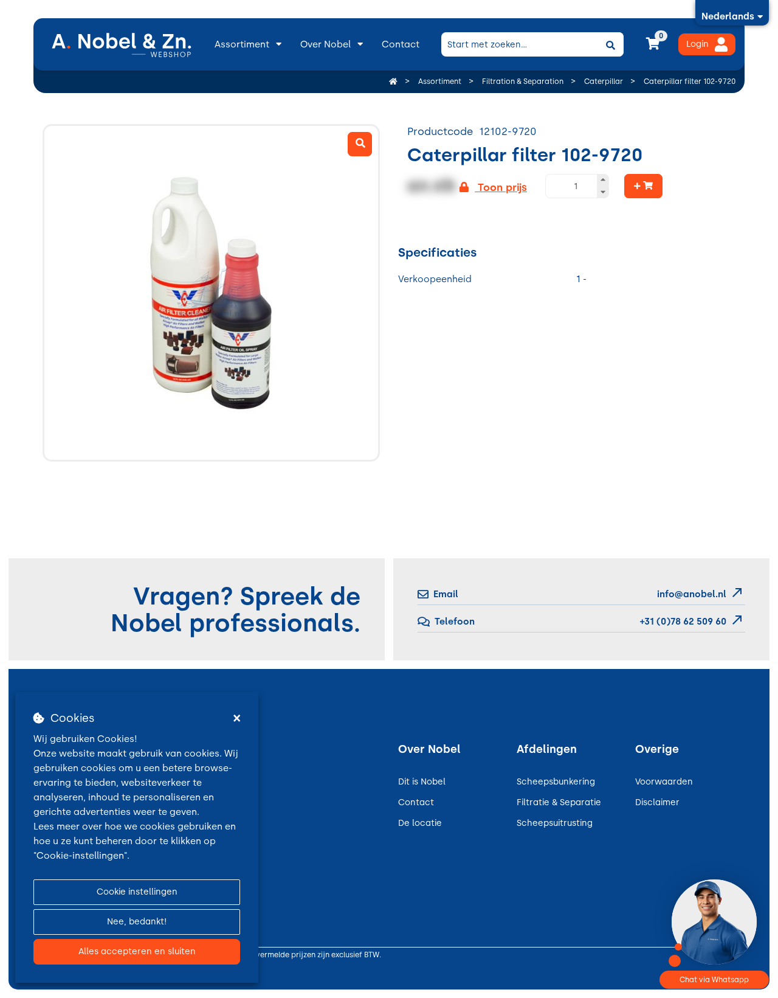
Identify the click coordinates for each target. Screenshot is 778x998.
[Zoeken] (610, 44)
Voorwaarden (664, 782)
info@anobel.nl (691, 594)
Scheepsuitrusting (555, 823)
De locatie (420, 823)
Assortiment (242, 44)
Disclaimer (657, 802)
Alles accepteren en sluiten (137, 951)
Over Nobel (325, 44)
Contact (400, 44)
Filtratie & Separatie (559, 802)
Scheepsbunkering (556, 782)
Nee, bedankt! (137, 922)
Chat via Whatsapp (714, 979)
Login (697, 44)
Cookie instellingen (137, 892)
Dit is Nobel (422, 782)
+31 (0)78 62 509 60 (682, 621)
